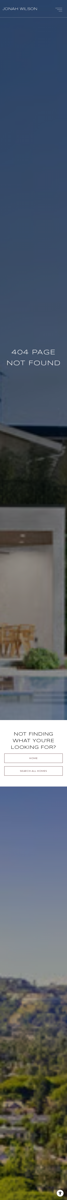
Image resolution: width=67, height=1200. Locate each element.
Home (33, 758)
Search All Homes (33, 771)
